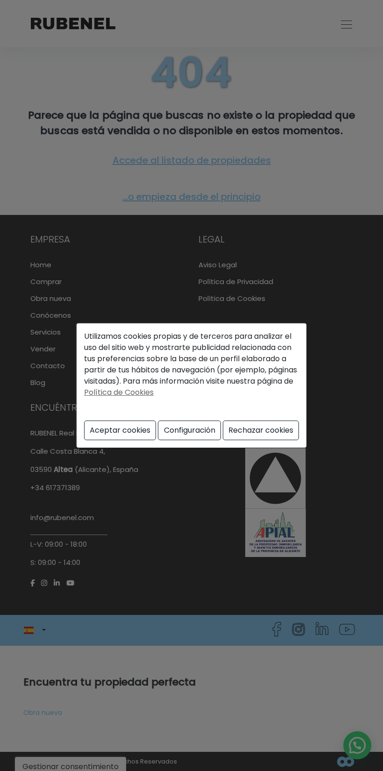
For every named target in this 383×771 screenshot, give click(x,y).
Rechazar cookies (260, 430)
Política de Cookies (119, 392)
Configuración (189, 430)
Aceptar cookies (120, 430)
